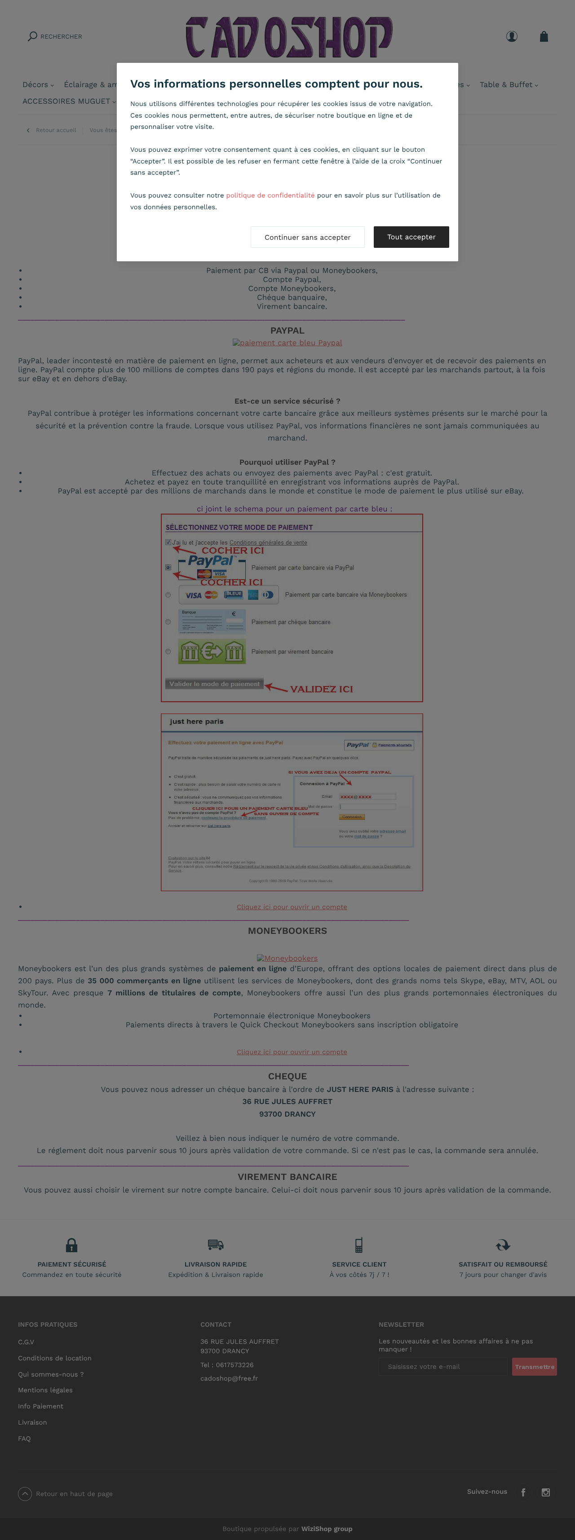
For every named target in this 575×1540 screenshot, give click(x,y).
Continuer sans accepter (308, 237)
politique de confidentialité (270, 195)
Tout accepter (411, 237)
